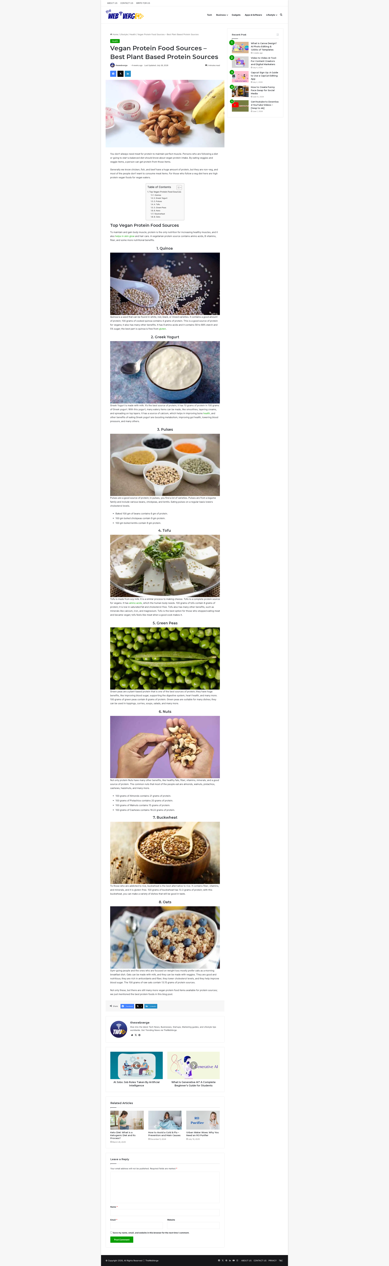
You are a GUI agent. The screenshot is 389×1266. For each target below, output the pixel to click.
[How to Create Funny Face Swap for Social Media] (240, 91)
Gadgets (236, 15)
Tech (209, 15)
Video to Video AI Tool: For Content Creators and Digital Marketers (263, 61)
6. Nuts (157, 210)
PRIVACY (273, 1260)
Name (114, 1207)
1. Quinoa (157, 195)
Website (171, 1220)
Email (113, 1220)
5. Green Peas (160, 207)
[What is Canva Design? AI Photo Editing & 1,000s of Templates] (240, 47)
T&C (281, 1260)
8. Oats (157, 217)
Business (221, 15)
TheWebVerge (151, 1260)
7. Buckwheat (159, 214)
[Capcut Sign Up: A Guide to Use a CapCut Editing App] (240, 76)
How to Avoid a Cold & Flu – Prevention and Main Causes (164, 1134)
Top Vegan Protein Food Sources (165, 192)
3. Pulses (158, 201)
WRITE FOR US (143, 3)
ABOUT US (112, 3)
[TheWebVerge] (125, 15)
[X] (136, 1035)
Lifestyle (270, 15)
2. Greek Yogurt (160, 198)
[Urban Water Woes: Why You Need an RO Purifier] (203, 1120)
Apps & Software (253, 15)
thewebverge (121, 65)
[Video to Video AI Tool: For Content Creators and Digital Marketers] (240, 62)
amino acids (135, 603)
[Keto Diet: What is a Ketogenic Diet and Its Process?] (127, 1120)
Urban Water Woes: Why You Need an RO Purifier (202, 1134)
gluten (162, 328)
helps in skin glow (124, 236)
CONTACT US (126, 3)
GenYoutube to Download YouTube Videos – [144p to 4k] (265, 105)
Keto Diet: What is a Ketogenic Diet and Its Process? (123, 1135)
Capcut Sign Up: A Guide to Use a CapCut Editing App (264, 75)
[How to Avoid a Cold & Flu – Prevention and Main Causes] (165, 1120)
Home (115, 34)
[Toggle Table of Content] (177, 187)
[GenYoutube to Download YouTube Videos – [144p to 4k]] (240, 106)
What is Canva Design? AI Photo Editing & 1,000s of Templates (264, 46)
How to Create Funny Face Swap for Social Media (263, 90)
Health (133, 34)
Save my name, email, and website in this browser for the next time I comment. (151, 1232)
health (206, 413)
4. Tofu (157, 204)
